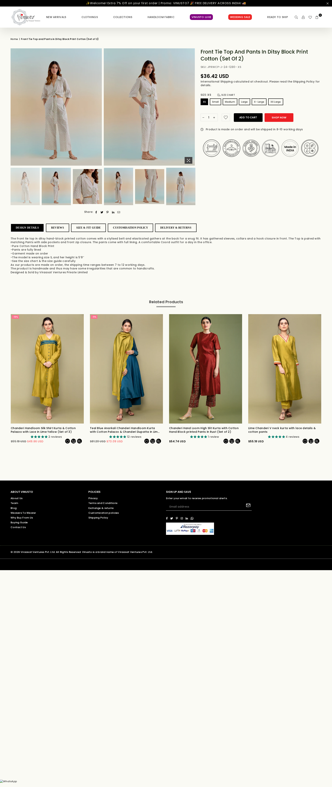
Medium (230, 101)
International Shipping (217, 81)
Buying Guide (19, 522)
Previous (14, 107)
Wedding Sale (240, 17)
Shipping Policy (304, 81)
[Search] (296, 17)
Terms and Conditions (103, 503)
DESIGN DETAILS (27, 227)
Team (14, 503)
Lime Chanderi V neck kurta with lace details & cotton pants (282, 430)
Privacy (93, 498)
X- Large (259, 101)
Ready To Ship (277, 17)
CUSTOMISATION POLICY (130, 227)
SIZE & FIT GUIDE (88, 227)
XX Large (276, 101)
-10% (15, 316)
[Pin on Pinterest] (107, 212)
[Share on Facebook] (96, 212)
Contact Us (18, 527)
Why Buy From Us (22, 517)
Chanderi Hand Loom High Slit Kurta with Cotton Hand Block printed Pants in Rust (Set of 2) (204, 430)
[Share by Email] (118, 212)
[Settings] (303, 17)
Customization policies (103, 513)
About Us (16, 498)
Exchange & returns (101, 508)
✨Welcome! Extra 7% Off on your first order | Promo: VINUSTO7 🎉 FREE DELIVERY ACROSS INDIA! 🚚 (166, 3)
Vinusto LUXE (201, 17)
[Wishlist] (310, 17)
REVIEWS (57, 227)
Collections (122, 17)
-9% (94, 316)
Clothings (89, 17)
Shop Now (279, 117)
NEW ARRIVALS (56, 17)
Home (14, 39)
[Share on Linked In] (113, 212)
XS (204, 101)
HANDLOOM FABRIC (161, 17)
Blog (14, 508)
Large (244, 101)
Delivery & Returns (175, 227)
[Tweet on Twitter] (101, 212)
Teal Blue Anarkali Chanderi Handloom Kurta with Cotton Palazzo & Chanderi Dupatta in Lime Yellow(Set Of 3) (124, 430)
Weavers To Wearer (23, 513)
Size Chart (228, 95)
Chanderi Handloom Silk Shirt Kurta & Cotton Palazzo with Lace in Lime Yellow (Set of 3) (43, 430)
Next (191, 107)
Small (215, 101)
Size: (218, 95)
